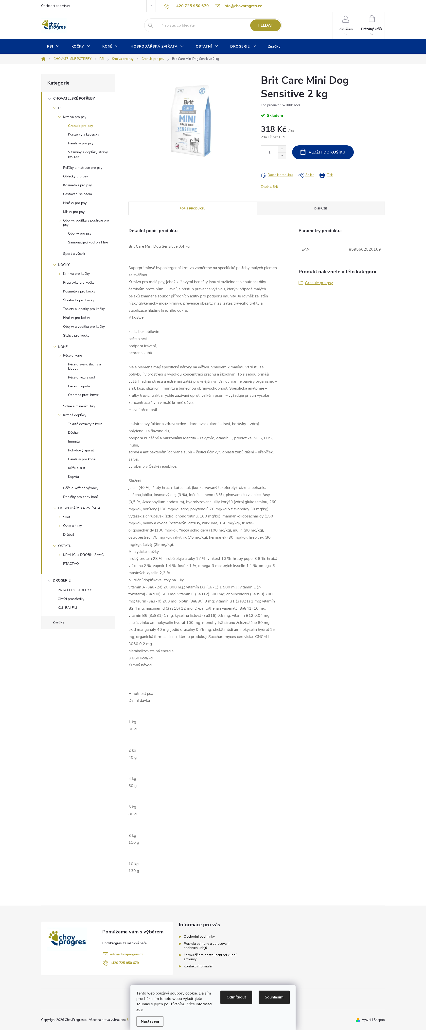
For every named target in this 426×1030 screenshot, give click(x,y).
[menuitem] (53, 46)
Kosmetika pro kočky (79, 291)
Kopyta (73, 476)
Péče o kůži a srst (81, 377)
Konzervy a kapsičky (83, 134)
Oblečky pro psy (75, 176)
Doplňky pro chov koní (80, 497)
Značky (58, 622)
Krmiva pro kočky (76, 273)
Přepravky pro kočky (78, 282)
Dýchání (74, 432)
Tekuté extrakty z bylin (85, 424)
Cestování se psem (77, 194)
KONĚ (63, 346)
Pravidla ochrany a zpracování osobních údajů (206, 945)
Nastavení (150, 1021)
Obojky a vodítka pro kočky (84, 326)
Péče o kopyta (79, 386)
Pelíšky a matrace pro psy (82, 167)
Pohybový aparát (81, 450)
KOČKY (64, 264)
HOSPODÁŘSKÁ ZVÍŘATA (79, 508)
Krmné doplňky (74, 415)
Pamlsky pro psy (80, 143)
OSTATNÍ (65, 546)
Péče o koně (72, 355)
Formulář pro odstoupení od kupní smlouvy (210, 957)
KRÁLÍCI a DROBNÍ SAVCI (84, 554)
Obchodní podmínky (55, 6)
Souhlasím (274, 997)
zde (139, 1009)
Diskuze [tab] (320, 208)
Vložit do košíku (327, 152)
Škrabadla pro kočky (78, 300)
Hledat (265, 25)
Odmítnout (236, 997)
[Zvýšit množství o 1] (282, 149)
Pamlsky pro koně (81, 459)
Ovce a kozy (72, 525)
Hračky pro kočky (76, 317)
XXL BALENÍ (67, 607)
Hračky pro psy (75, 203)
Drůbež (68, 534)
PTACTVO (71, 563)
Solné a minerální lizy (79, 406)
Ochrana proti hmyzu (84, 395)
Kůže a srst (76, 468)
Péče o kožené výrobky (80, 488)
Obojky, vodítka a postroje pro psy (86, 222)
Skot (66, 517)
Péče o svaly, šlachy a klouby (84, 366)
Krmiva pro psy (74, 117)
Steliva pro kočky (76, 335)
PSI (61, 108)
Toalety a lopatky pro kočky (84, 309)
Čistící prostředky (71, 599)
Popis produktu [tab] (192, 208)
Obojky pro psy (79, 233)
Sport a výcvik (74, 253)
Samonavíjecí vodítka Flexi (88, 242)
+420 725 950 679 (124, 963)
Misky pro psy (74, 211)
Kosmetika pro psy (77, 185)
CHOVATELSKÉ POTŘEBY (74, 98)
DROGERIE (62, 580)
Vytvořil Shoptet (373, 1020)
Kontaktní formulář (198, 966)
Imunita (74, 441)
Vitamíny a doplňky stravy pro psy (88, 154)
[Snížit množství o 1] (282, 155)
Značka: (269, 187)
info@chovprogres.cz (126, 954)
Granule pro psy (80, 125)
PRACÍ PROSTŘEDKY (75, 590)
